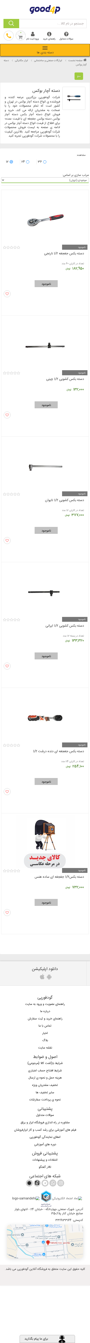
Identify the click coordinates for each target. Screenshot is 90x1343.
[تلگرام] (44, 1184)
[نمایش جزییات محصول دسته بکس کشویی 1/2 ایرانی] (45, 590)
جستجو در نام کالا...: (70, 23)
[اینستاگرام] (60, 1184)
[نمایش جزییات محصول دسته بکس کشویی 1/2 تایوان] (45, 465)
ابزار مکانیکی (21, 61)
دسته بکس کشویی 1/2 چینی (65, 379)
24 (23, 161)
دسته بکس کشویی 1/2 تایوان (64, 500)
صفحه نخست (75, 61)
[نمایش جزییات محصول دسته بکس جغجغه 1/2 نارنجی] (45, 218)
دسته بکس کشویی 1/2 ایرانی (64, 626)
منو (79, 76)
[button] (45, 1241)
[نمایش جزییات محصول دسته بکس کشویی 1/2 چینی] (45, 344)
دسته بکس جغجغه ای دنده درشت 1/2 (58, 751)
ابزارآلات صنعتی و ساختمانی (48, 61)
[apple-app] (42, 978)
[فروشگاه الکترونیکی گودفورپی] (45, 8)
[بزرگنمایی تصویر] (73, 98)
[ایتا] (37, 1184)
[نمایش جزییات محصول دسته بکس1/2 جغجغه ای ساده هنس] (45, 841)
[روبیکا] (29, 1184)
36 (40, 161)
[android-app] (48, 978)
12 (7, 161)
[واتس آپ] (52, 1184)
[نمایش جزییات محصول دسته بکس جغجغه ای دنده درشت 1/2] (45, 716)
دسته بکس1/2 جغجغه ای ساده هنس (59, 877)
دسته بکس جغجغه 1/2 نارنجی (64, 253)
